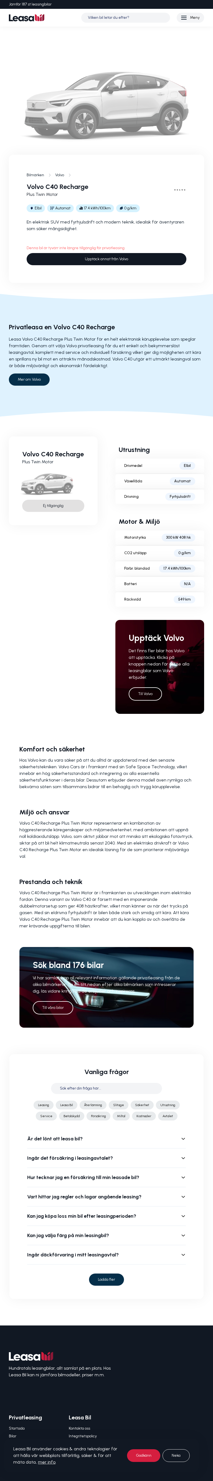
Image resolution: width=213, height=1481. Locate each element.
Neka (176, 1455)
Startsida (17, 1428)
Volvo (59, 175)
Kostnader (143, 1116)
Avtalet (168, 1116)
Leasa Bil (66, 1105)
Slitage (118, 1105)
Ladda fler (106, 1279)
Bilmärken (35, 175)
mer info (46, 1462)
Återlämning (93, 1105)
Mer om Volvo (29, 379)
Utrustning (167, 1105)
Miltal (121, 1116)
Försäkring (98, 1116)
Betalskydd (72, 1116)
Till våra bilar (53, 1007)
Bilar (12, 1436)
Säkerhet (142, 1105)
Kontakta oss (79, 1428)
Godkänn (143, 1455)
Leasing (43, 1105)
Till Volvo (145, 693)
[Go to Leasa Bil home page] (26, 18)
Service (46, 1116)
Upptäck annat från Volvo (106, 259)
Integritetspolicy (83, 1436)
